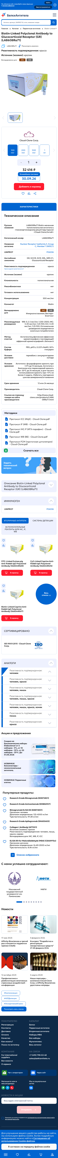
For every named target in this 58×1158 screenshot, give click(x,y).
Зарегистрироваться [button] (43, 7)
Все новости (7, 1061)
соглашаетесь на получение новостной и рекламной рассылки (30, 1118)
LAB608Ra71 (12, 46)
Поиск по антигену (10, 1045)
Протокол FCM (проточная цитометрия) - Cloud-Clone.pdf (30, 443)
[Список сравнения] (29, 1154)
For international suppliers (9, 1056)
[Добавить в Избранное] (23, 193)
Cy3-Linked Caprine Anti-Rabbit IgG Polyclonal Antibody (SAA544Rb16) (42, 563)
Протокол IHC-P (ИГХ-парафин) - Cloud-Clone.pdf (30, 430)
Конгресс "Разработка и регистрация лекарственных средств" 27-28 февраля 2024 (42, 944)
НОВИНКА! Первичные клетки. (15, 781)
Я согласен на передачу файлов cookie (29, 1146)
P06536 (50, 252)
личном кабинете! (8, 6)
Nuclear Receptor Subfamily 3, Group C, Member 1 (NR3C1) (37, 245)
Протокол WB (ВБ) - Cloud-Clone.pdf (28, 437)
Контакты (6, 1028)
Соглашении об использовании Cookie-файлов (25, 1139)
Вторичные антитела (39, 1031)
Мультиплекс (35, 1041)
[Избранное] (17, 1154)
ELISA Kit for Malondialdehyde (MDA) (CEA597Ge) (33, 841)
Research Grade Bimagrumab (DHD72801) (29, 798)
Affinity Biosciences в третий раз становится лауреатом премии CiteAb (14, 943)
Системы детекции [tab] (43, 520)
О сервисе (6, 1064)
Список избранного (28, 854)
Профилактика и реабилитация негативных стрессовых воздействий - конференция (14, 981)
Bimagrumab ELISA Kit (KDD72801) (26, 810)
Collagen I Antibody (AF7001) (23, 827)
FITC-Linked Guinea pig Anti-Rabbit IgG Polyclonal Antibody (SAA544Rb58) (13, 563)
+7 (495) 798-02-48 (38, 1055)
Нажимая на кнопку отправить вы (30, 1118)
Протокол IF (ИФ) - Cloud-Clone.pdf (28, 424)
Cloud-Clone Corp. (29, 140)
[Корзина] (29, 186)
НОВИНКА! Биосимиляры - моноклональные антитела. (12, 767)
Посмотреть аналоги (30, 46)
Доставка (6, 1031)
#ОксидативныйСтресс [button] (13, 1004)
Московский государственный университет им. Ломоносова (10, 875)
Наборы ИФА (35, 1035)
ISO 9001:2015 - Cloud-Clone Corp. (17, 644)
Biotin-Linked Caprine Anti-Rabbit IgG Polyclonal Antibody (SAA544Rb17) (14, 609)
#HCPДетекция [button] (10, 998)
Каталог (15, 29)
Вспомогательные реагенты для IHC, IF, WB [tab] (15, 529)
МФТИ (33, 871)
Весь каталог (35, 1045)
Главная (4, 29)
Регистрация (7, 1025)
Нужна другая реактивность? (14, 269)
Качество (5, 1038)
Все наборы (34, 1038)
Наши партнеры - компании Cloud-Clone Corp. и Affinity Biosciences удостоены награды (42, 981)
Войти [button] (48, 3)
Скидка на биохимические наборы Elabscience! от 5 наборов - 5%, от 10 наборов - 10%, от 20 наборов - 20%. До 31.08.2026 (15, 748)
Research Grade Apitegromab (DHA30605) (30, 821)
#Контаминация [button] (10, 993)
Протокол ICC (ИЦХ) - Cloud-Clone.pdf (29, 419)
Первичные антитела (31, 29)
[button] (19, 902)
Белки (32, 1025)
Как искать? (7, 1041)
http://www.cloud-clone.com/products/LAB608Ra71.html (42, 397)
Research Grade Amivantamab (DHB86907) (30, 804)
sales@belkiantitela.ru (39, 1058)
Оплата (5, 1035)
